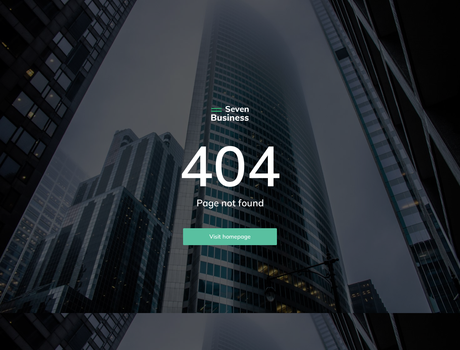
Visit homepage (230, 236)
